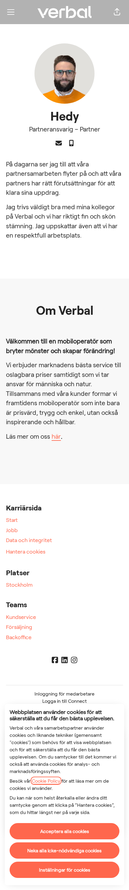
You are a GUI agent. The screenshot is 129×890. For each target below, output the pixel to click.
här (56, 436)
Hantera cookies (25, 551)
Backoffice (19, 637)
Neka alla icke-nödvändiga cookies (64, 850)
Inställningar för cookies (64, 870)
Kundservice (21, 617)
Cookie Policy (46, 781)
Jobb (12, 530)
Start (12, 519)
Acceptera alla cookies (64, 831)
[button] (117, 12)
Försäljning (19, 626)
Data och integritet (29, 540)
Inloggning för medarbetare (64, 693)
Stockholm (19, 584)
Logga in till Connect (64, 701)
